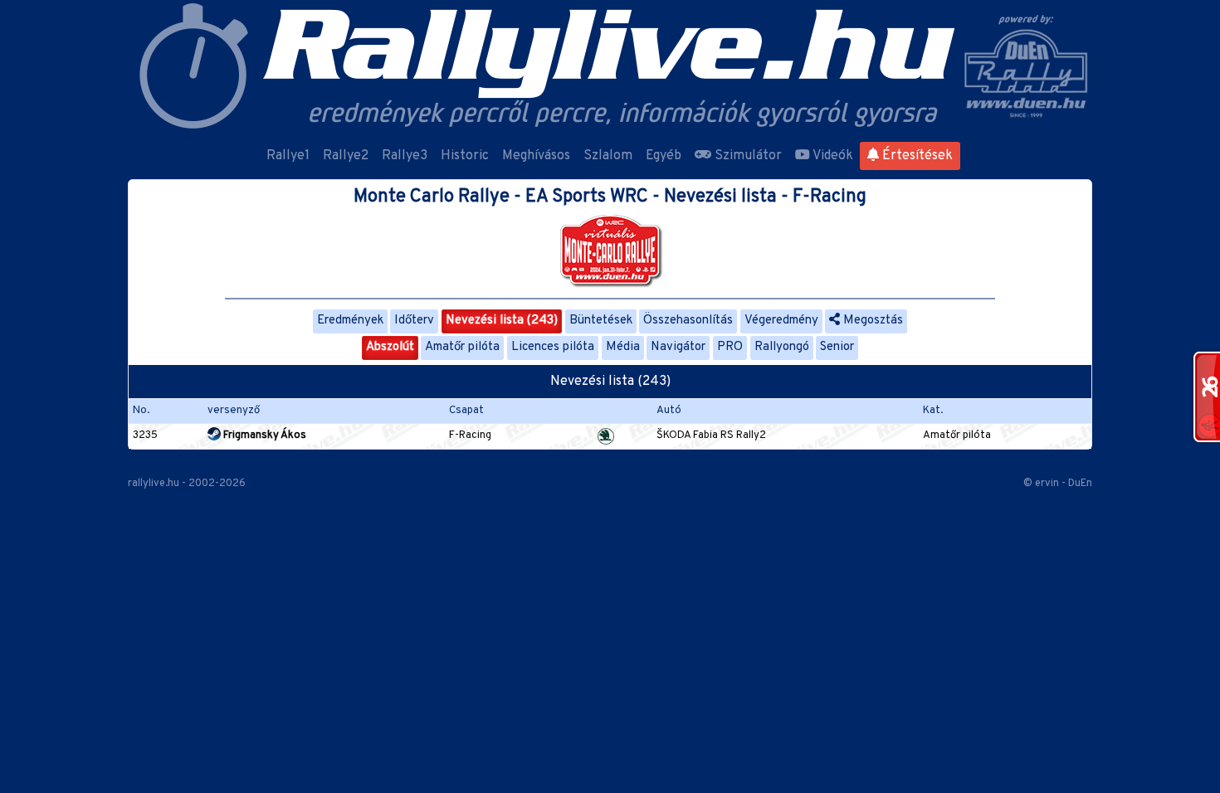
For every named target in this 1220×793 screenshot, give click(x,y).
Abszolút (390, 347)
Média (623, 347)
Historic (465, 156)
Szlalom (607, 156)
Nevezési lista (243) (502, 320)
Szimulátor (746, 156)
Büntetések (600, 320)
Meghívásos (536, 156)
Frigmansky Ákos (263, 435)
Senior (837, 347)
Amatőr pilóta (462, 347)
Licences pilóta (552, 347)
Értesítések (916, 156)
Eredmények (350, 320)
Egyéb (663, 156)
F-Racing (470, 435)
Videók (831, 156)
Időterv (414, 320)
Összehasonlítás (688, 320)
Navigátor (678, 347)
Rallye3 (404, 156)
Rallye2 (345, 156)
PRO (730, 347)
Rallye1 (288, 156)
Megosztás (871, 320)
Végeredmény (781, 320)
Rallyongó (781, 347)
